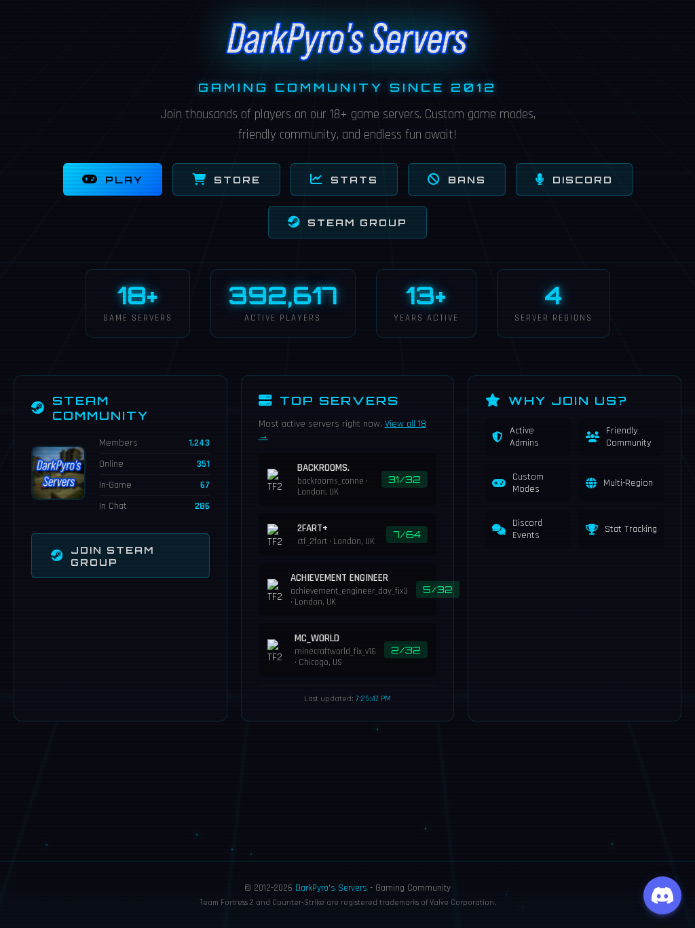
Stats (354, 179)
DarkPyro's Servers (331, 888)
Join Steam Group (113, 555)
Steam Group (357, 222)
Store (237, 179)
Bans (467, 179)
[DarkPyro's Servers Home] (347, 59)
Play (124, 179)
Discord (582, 179)
